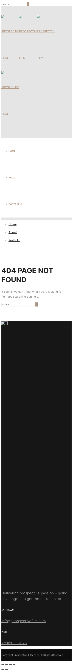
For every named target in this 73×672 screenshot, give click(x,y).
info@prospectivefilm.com (23, 621)
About (13, 177)
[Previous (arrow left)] (2, 669)
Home (12, 151)
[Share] (6, 664)
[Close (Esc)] (2, 664)
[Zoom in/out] (14, 664)
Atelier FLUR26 (14, 643)
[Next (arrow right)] (6, 669)
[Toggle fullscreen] (10, 664)
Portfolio (15, 204)
